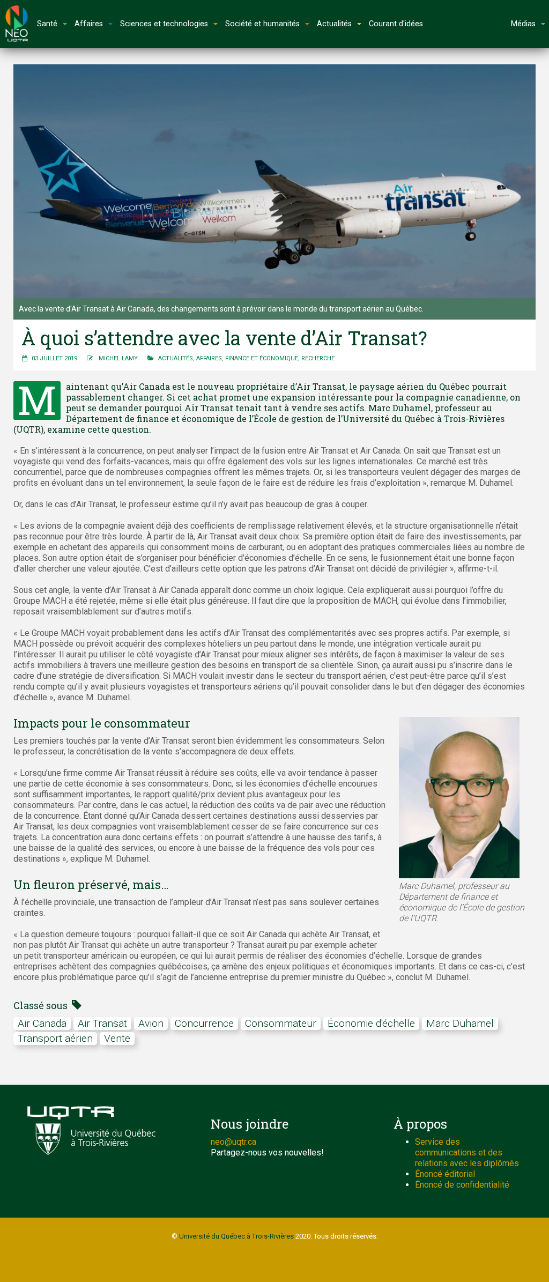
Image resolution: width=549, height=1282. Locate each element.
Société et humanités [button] (262, 23)
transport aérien (55, 1038)
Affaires (209, 358)
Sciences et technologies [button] (164, 23)
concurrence (204, 1023)
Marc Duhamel (460, 1023)
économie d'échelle (371, 1023)
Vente (117, 1038)
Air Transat (102, 1023)
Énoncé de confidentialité (462, 1185)
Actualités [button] (334, 23)
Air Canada (42, 1023)
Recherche (318, 358)
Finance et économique (261, 358)
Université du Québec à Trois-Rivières (236, 1236)
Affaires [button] (89, 23)
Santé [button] (47, 23)
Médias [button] (523, 23)
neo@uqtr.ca (233, 1142)
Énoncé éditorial (445, 1174)
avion (151, 1023)
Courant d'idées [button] (396, 23)
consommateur (280, 1023)
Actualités (175, 358)
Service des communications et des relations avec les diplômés (467, 1152)
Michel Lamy (118, 358)
